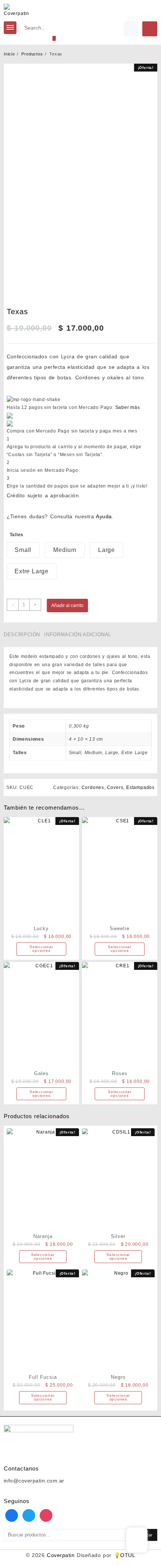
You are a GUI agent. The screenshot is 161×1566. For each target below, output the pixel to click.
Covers (115, 787)
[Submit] (54, 38)
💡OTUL (124, 1555)
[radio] (23, 550)
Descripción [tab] (22, 634)
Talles (17, 534)
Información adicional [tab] (77, 634)
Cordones (93, 787)
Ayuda (104, 516)
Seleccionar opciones (41, 949)
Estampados (140, 787)
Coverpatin (61, 1555)
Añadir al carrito (67, 605)
